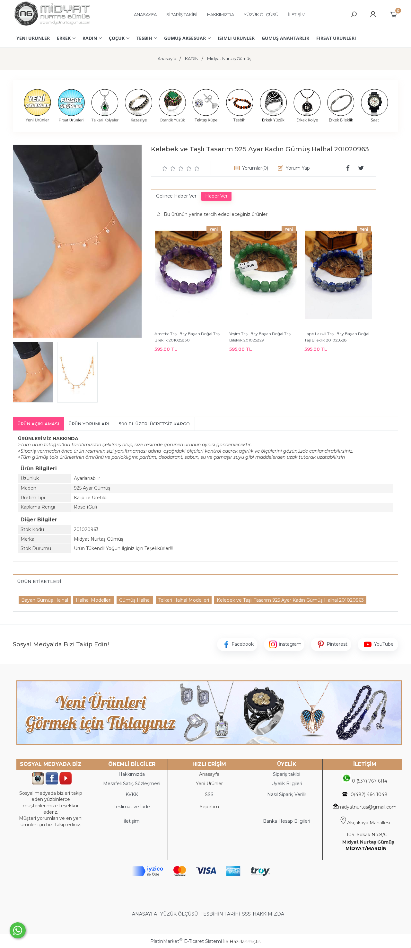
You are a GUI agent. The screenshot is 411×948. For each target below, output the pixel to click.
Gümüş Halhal (135, 600)
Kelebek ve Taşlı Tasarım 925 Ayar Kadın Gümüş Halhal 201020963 (290, 600)
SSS (246, 914)
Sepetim (209, 807)
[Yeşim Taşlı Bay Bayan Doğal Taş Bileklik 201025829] (263, 275)
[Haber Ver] (216, 196)
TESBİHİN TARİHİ (220, 914)
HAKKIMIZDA (268, 914)
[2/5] (169, 168)
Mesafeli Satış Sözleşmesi (131, 783)
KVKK (132, 794)
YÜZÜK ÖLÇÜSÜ (179, 914)
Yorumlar (255, 168)
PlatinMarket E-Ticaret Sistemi (186, 941)
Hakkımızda (131, 774)
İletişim (132, 821)
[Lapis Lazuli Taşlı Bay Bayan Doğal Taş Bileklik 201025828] (338, 275)
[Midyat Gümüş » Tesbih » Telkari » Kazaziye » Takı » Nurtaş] (52, 26)
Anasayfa (209, 774)
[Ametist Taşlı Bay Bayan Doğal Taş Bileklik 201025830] (188, 275)
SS (211, 794)
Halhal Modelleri (93, 600)
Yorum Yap (298, 168)
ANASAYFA (145, 914)
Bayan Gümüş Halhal (44, 600)
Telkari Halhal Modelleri (183, 600)
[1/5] (165, 168)
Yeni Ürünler (209, 783)
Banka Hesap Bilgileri (286, 821)
